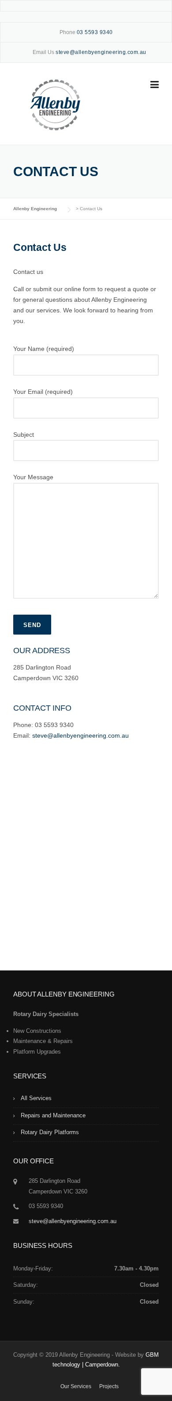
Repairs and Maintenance (53, 1115)
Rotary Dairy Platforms (50, 1132)
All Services (36, 1098)
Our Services (75, 1386)
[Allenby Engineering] (55, 104)
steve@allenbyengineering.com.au (80, 735)
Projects (109, 1386)
